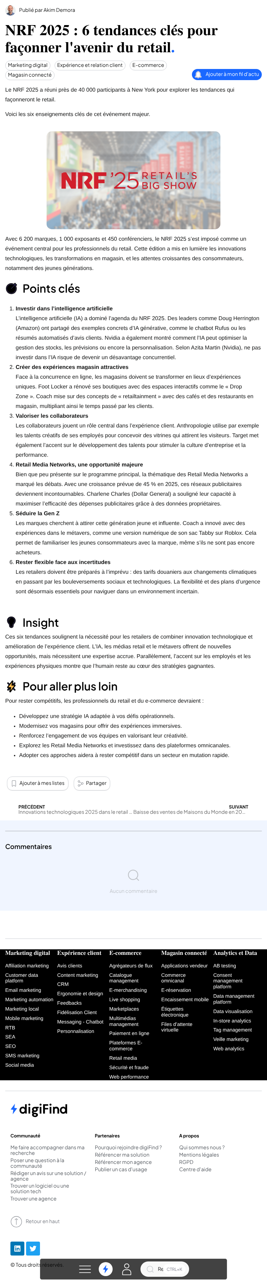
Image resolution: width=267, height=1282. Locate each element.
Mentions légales (199, 1155)
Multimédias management (123, 1021)
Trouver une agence (33, 1199)
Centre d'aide (195, 1170)
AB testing (224, 966)
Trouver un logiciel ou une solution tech (39, 1189)
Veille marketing (231, 1039)
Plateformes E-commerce (125, 1046)
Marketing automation (29, 1000)
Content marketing (77, 975)
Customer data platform (21, 978)
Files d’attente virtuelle (177, 1027)
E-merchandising (128, 990)
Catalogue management (123, 978)
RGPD (186, 1162)
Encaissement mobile (185, 1000)
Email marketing (23, 990)
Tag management (232, 1030)
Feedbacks (69, 1003)
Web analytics (228, 1049)
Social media (19, 1065)
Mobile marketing (24, 1018)
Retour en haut (43, 1221)
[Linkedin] (17, 1249)
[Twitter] (33, 1249)
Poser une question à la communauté (37, 1163)
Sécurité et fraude (129, 1068)
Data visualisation (232, 1011)
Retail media (123, 1058)
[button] (85, 1269)
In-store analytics (232, 1021)
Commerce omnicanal (173, 978)
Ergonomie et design (80, 994)
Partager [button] (96, 783)
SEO (10, 1046)
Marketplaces (124, 1009)
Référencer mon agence (123, 1162)
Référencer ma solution (122, 1155)
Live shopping (124, 1000)
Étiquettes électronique (174, 1012)
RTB (10, 1028)
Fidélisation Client (77, 1012)
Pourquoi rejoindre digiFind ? (128, 1148)
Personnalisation (75, 1031)
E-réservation (176, 990)
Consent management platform (227, 981)
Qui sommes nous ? (202, 1148)
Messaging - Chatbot (80, 1022)
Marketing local (22, 1009)
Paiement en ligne (129, 1033)
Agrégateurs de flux (131, 966)
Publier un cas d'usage (121, 1170)
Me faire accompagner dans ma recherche (47, 1150)
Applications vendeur (184, 966)
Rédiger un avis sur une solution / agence (48, 1176)
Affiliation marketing (27, 966)
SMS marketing (22, 1056)
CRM (63, 984)
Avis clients (69, 966)
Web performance (129, 1077)
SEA (10, 1037)
